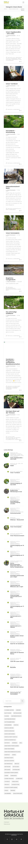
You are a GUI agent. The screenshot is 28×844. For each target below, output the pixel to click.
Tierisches (12, 660)
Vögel (20, 59)
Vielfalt (7, 784)
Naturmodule (8, 763)
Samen (6, 775)
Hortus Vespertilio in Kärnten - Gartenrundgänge (16, 650)
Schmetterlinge (9, 778)
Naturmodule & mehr (13, 8)
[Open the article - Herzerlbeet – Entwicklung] (9, 121)
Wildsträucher (17, 793)
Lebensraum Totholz (15, 453)
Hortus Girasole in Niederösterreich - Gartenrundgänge (15, 481)
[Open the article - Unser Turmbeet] (9, 73)
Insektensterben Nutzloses (12, 751)
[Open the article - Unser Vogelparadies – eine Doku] (9, 22)
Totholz (7, 781)
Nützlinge (7, 769)
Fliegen (7, 716)
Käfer (14, 754)
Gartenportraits (16, 716)
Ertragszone (17, 713)
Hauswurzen (19, 533)
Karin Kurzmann (11, 35)
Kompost (7, 754)
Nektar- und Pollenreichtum (11, 439)
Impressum (6, 822)
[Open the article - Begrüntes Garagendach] (9, 269)
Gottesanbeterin (9, 722)
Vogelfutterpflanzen (11, 787)
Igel (14, 57)
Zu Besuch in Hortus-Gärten (16, 561)
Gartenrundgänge (10, 719)
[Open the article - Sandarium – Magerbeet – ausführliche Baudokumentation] (9, 348)
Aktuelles (10, 57)
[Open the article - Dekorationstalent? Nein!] (9, 176)
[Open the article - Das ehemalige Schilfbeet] (9, 302)
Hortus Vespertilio (10, 739)
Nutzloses (16, 766)
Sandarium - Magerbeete (12, 387)
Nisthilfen (7, 766)
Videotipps (15, 781)
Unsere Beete (14, 59)
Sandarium (13, 775)
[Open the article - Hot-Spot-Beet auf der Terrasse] (9, 401)
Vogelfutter (15, 784)
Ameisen (18, 710)
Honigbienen (8, 724)
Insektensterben (9, 748)
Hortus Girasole (9, 730)
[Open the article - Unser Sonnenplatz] (9, 222)
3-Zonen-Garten (9, 710)
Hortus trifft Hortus (11, 736)
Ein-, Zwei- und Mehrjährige (16, 464)
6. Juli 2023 (19, 281)
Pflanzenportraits (15, 518)
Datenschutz (7, 824)
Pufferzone (16, 769)
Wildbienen (9, 389)
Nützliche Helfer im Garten (15, 659)
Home (5, 8)
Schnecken (19, 778)
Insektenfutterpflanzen (12, 745)
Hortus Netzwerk (10, 733)
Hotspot (7, 742)
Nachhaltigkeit (9, 757)
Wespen (15, 388)
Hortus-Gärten (9, 727)
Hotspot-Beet (16, 386)
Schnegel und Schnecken (16, 511)
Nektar (17, 763)
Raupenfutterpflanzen (11, 772)
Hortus (16, 724)
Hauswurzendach (10, 288)
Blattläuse (8, 713)
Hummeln (14, 742)
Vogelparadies (9, 60)
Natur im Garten (9, 760)
